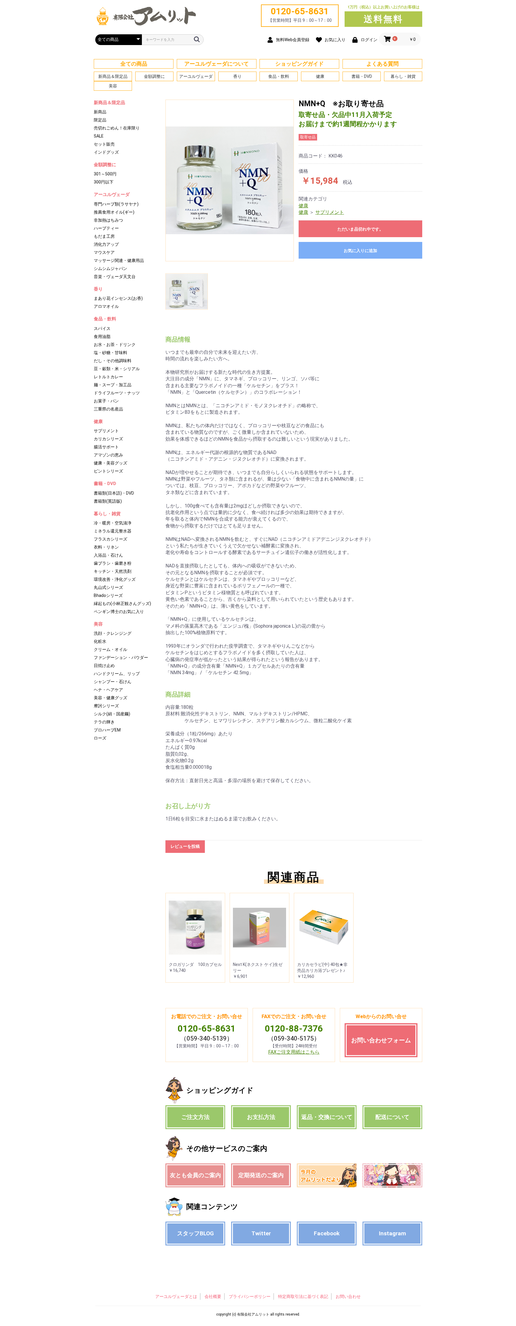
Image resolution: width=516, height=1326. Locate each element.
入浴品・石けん (108, 555)
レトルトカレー (108, 376)
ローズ (100, 738)
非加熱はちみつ (108, 220)
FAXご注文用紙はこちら (294, 1052)
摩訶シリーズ (106, 705)
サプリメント (106, 430)
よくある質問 (382, 64)
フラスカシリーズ (110, 539)
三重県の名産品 (108, 409)
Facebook (327, 1233)
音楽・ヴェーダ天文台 (115, 276)
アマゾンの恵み (108, 455)
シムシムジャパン (110, 268)
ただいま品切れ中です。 (360, 229)
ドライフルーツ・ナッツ (117, 392)
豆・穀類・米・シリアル (117, 368)
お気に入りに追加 (360, 250)
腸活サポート (106, 446)
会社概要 (213, 1296)
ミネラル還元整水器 (112, 531)
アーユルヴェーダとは (176, 1296)
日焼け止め (104, 665)
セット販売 (104, 144)
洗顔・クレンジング (112, 633)
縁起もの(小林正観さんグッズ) (122, 603)
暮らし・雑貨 (403, 76)
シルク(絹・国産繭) (112, 713)
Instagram (392, 1233)
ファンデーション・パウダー (121, 657)
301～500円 (105, 174)
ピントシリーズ (108, 471)
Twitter (261, 1233)
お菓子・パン (106, 401)
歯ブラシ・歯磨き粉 (112, 563)
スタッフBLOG (195, 1233)
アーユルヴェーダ (196, 76)
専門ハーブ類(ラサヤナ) (116, 204)
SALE (99, 136)
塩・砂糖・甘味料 (110, 352)
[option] (230, 180)
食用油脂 (102, 336)
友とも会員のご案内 (195, 1175)
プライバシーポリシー (250, 1296)
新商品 (100, 111)
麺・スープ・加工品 (112, 384)
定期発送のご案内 (261, 1175)
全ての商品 (133, 64)
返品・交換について (326, 1117)
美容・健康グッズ (110, 697)
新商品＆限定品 (113, 76)
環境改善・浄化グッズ (115, 579)
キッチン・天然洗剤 (112, 571)
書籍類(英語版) (108, 501)
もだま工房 (104, 236)
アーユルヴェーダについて (216, 64)
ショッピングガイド (299, 64)
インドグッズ (106, 152)
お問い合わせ (348, 1296)
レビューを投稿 (185, 846)
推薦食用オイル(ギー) (114, 212)
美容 (113, 86)
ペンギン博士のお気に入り (119, 611)
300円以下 (103, 182)
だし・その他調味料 (112, 360)
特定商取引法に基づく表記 (303, 1296)
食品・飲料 (278, 76)
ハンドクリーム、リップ (117, 673)
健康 (320, 76)
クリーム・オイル (110, 649)
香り (237, 76)
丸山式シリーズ (108, 587)
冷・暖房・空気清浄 (112, 523)
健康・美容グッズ (110, 463)
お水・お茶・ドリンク (115, 344)
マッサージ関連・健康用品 (119, 260)
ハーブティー (106, 228)
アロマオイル (106, 306)
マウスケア (104, 252)
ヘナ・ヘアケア (108, 689)
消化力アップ (106, 244)
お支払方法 (261, 1117)
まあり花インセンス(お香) (118, 298)
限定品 (100, 120)
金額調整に (154, 76)
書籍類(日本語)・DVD (114, 493)
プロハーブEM (107, 730)
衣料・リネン (106, 547)
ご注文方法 (195, 1117)
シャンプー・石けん (112, 681)
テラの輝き (104, 722)
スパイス (102, 328)
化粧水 (100, 641)
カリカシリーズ (108, 438)
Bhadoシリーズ (108, 595)
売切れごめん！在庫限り (117, 128)
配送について (392, 1117)
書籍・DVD (361, 76)
